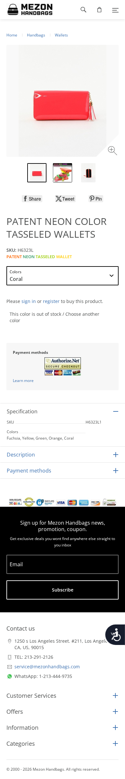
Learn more (23, 380)
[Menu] (115, 9)
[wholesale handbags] (27, 9)
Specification (22, 411)
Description (21, 454)
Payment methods (29, 470)
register (51, 301)
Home (11, 35)
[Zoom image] (113, 151)
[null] (32, 198)
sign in (28, 301)
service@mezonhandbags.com (47, 667)
